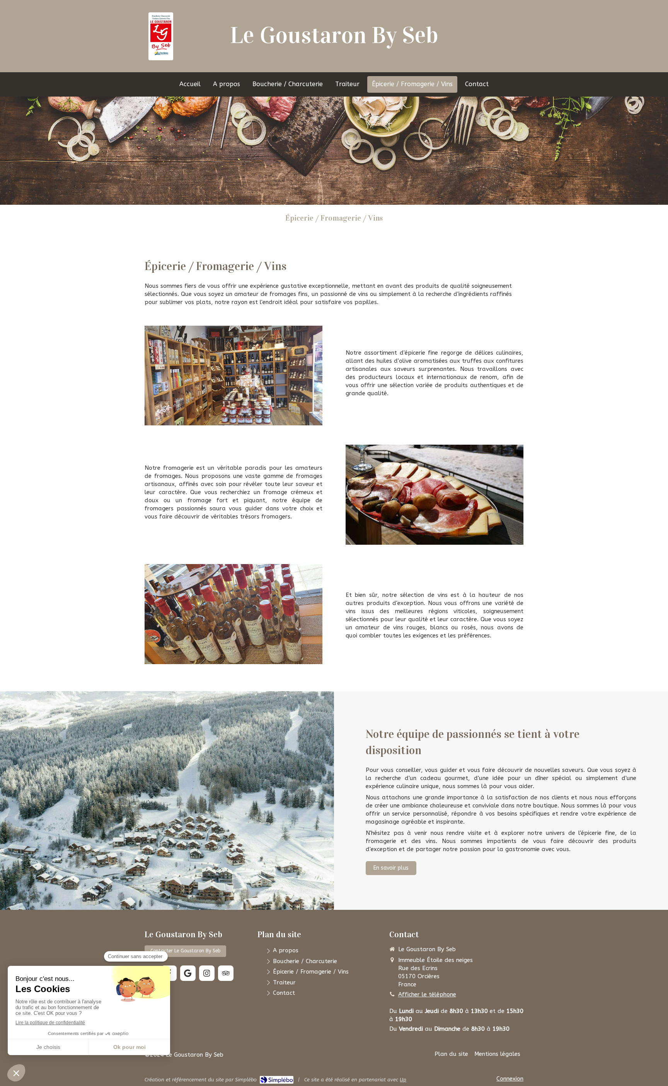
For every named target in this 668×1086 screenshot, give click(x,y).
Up (403, 1080)
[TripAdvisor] (225, 973)
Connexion (509, 1078)
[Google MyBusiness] (188, 973)
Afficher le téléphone (427, 994)
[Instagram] (207, 973)
